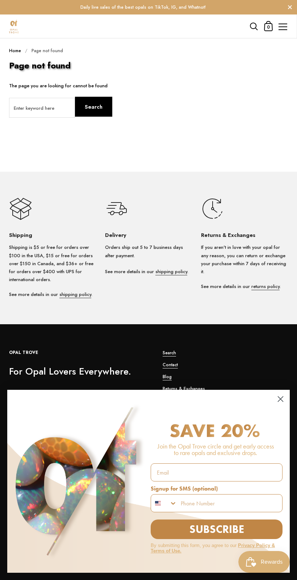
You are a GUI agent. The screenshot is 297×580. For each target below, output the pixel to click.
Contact (170, 365)
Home (15, 50)
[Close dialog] (280, 399)
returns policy (265, 286)
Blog (167, 377)
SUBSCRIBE (216, 529)
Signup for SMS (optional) (184, 488)
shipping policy (75, 294)
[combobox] (164, 503)
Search (94, 107)
